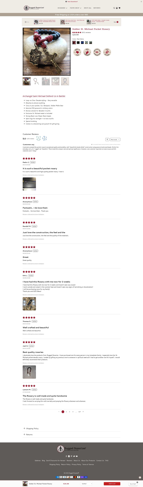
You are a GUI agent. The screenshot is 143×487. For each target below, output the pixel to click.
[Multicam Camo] (86, 42)
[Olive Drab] (90, 42)
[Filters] (107, 139)
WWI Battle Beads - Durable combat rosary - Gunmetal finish (100, 21)
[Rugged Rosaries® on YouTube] (77, 457)
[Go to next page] (83, 411)
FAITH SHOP (74, 8)
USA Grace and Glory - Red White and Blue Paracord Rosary (74, 21)
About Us (77, 460)
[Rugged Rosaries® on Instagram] (69, 457)
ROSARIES (61, 8)
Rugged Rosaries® (74, 473)
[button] (76, 32)
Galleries (38, 460)
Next (115, 22)
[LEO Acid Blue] (82, 42)
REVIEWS (97, 8)
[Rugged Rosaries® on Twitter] (74, 457)
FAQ (106, 460)
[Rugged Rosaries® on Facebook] (66, 457)
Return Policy (65, 464)
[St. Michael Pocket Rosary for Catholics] (47, 52)
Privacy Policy (76, 464)
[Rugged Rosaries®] (34, 8)
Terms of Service (88, 464)
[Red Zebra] (74, 42)
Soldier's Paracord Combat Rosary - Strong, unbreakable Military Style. (47, 21)
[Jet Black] (78, 42)
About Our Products (88, 460)
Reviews (69, 460)
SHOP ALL (87, 8)
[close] (141, 1)
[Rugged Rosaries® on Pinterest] (71, 457)
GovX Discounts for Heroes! (55, 460)
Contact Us (100, 460)
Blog (43, 460)
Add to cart (112, 484)
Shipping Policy (54, 464)
